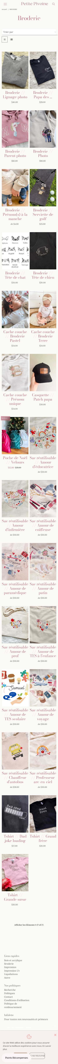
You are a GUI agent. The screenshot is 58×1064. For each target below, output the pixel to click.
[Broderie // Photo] (43, 129)
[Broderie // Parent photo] (15, 129)
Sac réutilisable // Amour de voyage (43, 714)
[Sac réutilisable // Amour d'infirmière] (15, 498)
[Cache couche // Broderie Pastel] (15, 309)
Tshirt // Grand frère (43, 838)
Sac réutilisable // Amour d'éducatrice (43, 462)
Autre (7, 977)
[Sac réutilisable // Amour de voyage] (43, 688)
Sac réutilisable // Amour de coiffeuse (43, 525)
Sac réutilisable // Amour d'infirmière (15, 525)
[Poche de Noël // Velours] (15, 435)
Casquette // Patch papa (43, 397)
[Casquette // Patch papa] (43, 372)
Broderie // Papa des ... (43, 95)
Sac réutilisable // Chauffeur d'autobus (15, 777)
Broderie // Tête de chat (15, 275)
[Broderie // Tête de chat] (15, 251)
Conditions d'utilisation (16, 1000)
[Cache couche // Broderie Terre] (43, 309)
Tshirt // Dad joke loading (15, 838)
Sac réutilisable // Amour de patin (43, 588)
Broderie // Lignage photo (15, 95)
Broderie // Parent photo (15, 153)
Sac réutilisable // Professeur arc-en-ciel (43, 777)
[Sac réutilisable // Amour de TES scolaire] (15, 688)
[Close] (55, 1035)
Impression (10, 967)
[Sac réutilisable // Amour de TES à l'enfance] (43, 625)
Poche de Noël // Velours (15, 460)
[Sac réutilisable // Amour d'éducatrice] (43, 435)
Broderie (9, 963)
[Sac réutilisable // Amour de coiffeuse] (43, 498)
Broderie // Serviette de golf (43, 214)
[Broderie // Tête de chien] (43, 251)
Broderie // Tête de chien (43, 275)
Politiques (9, 993)
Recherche (10, 989)
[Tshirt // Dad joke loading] (15, 814)
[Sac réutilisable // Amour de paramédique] (15, 561)
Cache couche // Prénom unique (15, 399)
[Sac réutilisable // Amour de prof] (15, 625)
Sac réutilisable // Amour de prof (15, 651)
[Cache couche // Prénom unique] (15, 372)
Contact (8, 996)
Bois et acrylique (13, 960)
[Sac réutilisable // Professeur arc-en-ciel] (43, 751)
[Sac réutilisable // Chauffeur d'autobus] (15, 751)
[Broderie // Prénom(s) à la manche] (15, 187)
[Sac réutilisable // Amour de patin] (43, 561)
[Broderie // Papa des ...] (43, 70)
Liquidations (11, 974)
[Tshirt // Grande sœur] (15, 872)
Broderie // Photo (43, 153)
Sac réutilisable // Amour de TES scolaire (15, 714)
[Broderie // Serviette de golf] (43, 187)
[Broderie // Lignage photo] (15, 70)
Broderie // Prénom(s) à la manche (15, 214)
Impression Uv (12, 970)
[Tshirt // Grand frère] (43, 814)
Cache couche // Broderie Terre (43, 336)
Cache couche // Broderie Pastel (15, 336)
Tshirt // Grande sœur (15, 897)
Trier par (8, 31)
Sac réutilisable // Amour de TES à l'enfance (43, 651)
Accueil (4, 9)
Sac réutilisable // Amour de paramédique (15, 588)
